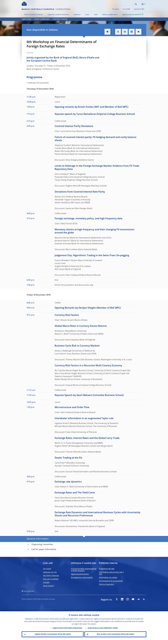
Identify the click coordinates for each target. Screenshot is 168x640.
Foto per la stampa (50, 579)
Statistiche (77, 14)
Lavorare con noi (50, 572)
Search (135, 4)
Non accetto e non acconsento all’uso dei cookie (115, 634)
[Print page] (107, 32)
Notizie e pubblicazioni (109, 14)
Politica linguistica (106, 584)
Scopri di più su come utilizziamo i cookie (103, 628)
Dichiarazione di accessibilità (111, 581)
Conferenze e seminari (60, 19)
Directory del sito (29, 591)
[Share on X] (118, 32)
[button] (139, 4)
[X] (116, 599)
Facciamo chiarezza (51, 576)
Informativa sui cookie (108, 577)
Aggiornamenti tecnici (80, 574)
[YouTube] (133, 599)
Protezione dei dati (106, 569)
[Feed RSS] (144, 599)
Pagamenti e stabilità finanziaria (58, 14)
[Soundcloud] (138, 599)
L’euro (87, 14)
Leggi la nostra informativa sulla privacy (67, 628)
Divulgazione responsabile (82, 577)
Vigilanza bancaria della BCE (131, 14)
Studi (96, 14)
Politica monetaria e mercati (33, 14)
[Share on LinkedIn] (132, 32)
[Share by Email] (138, 32)
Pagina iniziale (26, 19)
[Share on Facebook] (125, 32)
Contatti (46, 582)
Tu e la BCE (126, 9)
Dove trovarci (48, 586)
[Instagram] (127, 599)
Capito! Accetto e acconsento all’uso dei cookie (53, 634)
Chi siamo (115, 9)
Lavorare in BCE (139, 9)
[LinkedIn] (122, 599)
